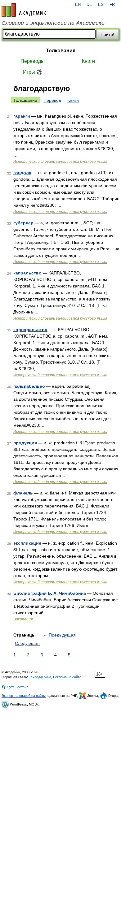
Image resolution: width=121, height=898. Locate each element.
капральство (27, 272)
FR (112, 4)
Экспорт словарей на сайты (24, 695)
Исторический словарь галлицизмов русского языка (60, 161)
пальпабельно (29, 386)
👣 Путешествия (15, 687)
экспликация (27, 543)
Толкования (60, 50)
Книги (88, 61)
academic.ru (24, 10)
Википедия (23, 619)
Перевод (52, 100)
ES (101, 4)
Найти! (107, 34)
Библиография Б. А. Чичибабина (49, 593)
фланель (23, 492)
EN (78, 4)
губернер (23, 222)
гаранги (21, 116)
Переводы (32, 61)
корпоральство (30, 329)
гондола (22, 172)
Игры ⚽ (33, 72)
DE (89, 4)
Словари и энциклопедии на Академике (53, 23)
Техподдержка (40, 677)
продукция (25, 442)
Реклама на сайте (67, 677)
